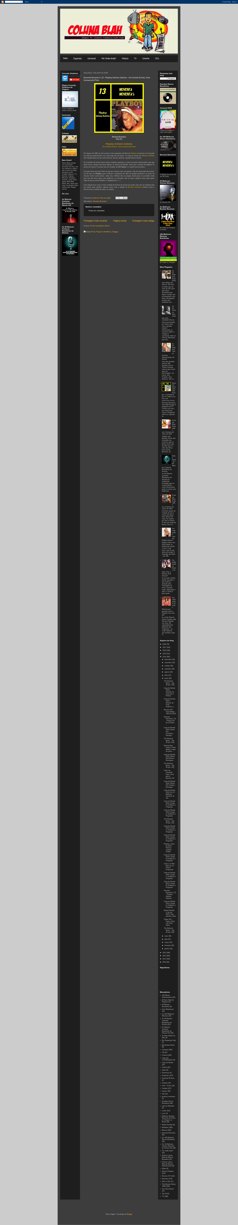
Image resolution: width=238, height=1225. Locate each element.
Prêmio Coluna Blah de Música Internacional (167, 1164)
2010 (164, 962)
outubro (167, 666)
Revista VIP (166, 1176)
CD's (157, 58)
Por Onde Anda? (109, 58)
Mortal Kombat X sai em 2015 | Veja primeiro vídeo (170, 913)
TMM (65, 58)
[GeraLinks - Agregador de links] (68, 129)
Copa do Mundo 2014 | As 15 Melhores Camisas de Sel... (169, 794)
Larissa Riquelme (168, 1106)
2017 (164, 647)
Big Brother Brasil (168, 1045)
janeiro (167, 949)
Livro (163, 1113)
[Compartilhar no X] (121, 198)
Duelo (164, 1070)
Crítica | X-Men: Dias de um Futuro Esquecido (169, 866)
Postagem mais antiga (143, 221)
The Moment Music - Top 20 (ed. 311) (169, 821)
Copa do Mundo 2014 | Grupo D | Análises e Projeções (170, 858)
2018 (164, 644)
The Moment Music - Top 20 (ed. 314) (169, 683)
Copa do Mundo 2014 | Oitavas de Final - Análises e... (169, 702)
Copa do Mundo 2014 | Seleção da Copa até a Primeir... (169, 692)
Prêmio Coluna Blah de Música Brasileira (167, 1157)
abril (166, 939)
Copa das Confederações (167, 1059)
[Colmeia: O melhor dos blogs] (69, 142)
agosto (167, 672)
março (166, 942)
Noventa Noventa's (100, 201)
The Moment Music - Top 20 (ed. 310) (169, 930)
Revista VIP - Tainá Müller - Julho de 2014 (170, 712)
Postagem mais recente (95, 221)
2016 (164, 650)
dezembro (168, 659)
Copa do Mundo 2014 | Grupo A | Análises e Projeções (170, 904)
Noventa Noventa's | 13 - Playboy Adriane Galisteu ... (170, 894)
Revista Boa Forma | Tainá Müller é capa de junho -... (170, 748)
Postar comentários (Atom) (99, 226)
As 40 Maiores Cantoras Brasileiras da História (167, 1021)
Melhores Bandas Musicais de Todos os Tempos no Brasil (168, 1119)
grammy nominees (168, 1096)
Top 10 (164, 1194)
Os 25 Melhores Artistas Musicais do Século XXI (168, 1146)
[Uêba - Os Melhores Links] (69, 155)
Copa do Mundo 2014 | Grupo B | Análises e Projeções (170, 884)
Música (125, 58)
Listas (164, 1111)
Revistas (165, 1179)
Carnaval (92, 58)
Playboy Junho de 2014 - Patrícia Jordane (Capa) (169, 847)
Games (164, 1091)
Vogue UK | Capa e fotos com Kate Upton (169, 922)
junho (166, 678)
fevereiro (167, 945)
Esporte (164, 1083)
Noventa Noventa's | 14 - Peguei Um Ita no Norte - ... (170, 720)
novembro (168, 662)
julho (166, 675)
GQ (163, 1094)
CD (163, 1052)
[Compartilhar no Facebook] (124, 198)
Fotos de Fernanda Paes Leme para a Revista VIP (169, 774)
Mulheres (165, 1127)
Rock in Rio (166, 1181)
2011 (164, 959)
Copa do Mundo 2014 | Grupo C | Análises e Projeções (170, 875)
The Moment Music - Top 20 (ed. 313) (169, 740)
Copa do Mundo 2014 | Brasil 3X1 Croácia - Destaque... (170, 784)
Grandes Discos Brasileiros (167, 1102)
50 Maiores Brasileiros (166, 1005)
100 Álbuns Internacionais (167, 996)
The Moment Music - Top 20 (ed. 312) (169, 765)
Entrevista (165, 1073)
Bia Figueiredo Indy (169, 1040)
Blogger (129, 1214)
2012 (164, 956)
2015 (164, 654)
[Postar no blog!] (119, 198)
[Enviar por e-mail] (117, 198)
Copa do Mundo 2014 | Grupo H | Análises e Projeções (170, 804)
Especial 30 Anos (168, 1078)
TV (135, 58)
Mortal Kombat (167, 1125)
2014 (164, 657)
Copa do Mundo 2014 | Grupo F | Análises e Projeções (170, 829)
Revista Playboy (168, 1171)
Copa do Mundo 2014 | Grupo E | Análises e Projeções (170, 838)
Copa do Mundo (167, 1062)
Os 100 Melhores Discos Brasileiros (168, 1138)
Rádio (164, 1168)
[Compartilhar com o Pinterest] (126, 198)
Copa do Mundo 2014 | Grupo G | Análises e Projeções (170, 813)
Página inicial (119, 221)
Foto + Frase (166, 1086)
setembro (168, 669)
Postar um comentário (96, 211)
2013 (164, 953)
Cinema (145, 58)
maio (166, 936)
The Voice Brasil (168, 1189)
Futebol (164, 1088)
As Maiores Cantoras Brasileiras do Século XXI (167, 1030)
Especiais (78, 58)
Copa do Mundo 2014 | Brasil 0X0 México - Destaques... (169, 757)
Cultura (164, 1067)
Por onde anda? (167, 1151)
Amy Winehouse (168, 1009)
